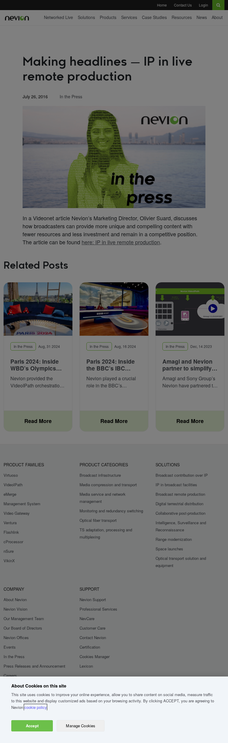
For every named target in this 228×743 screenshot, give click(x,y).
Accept (32, 725)
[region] (114, 710)
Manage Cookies (80, 725)
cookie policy (35, 707)
